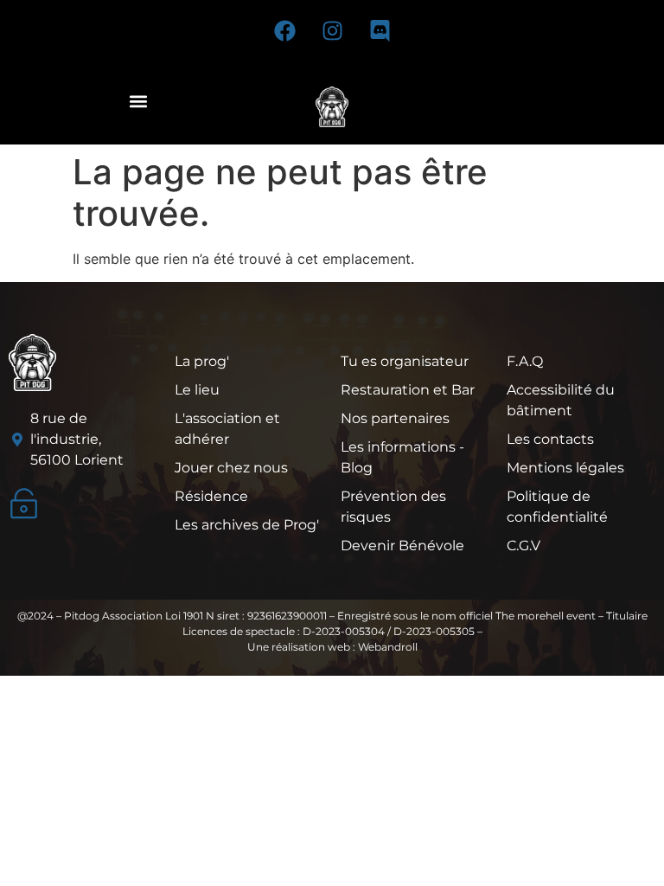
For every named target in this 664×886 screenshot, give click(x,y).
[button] (138, 101)
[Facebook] (284, 30)
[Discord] (379, 30)
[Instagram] (332, 30)
